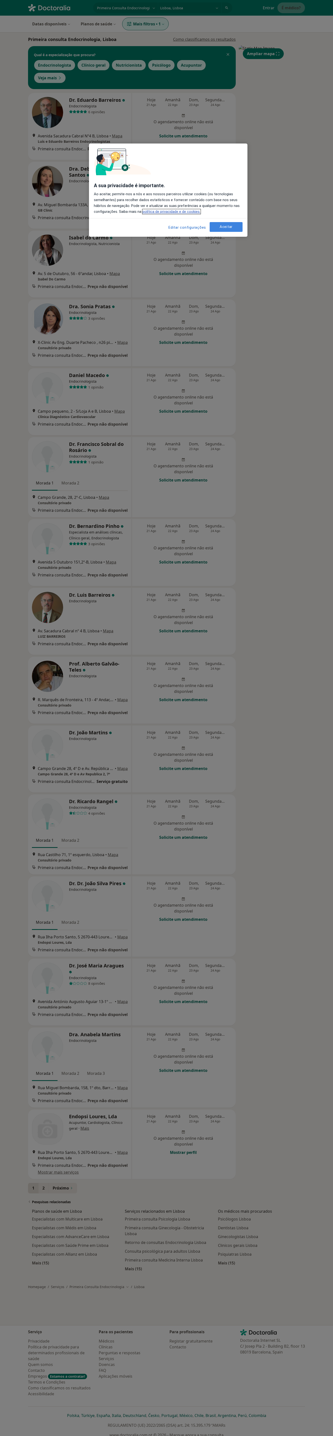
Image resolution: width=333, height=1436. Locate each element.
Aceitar (226, 227)
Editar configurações (187, 227)
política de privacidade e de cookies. (171, 211)
